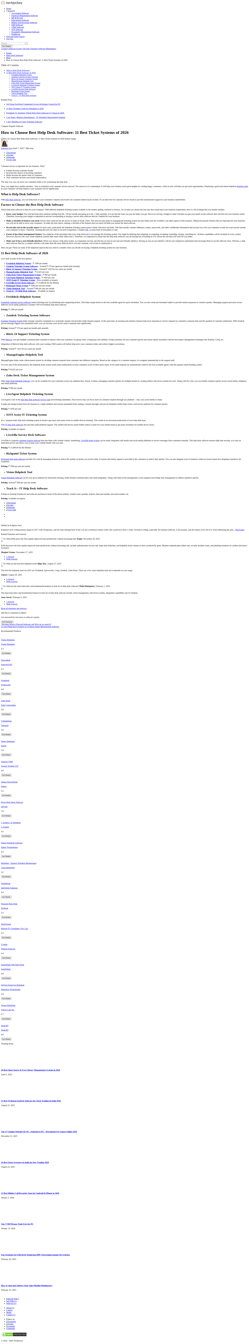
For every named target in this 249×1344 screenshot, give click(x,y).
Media (8, 1312)
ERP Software (17, 25)
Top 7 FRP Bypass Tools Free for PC (17, 1224)
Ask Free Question (30, 49)
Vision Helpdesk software (11, 478)
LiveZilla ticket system (90, 440)
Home (8, 9)
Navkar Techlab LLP (9, 766)
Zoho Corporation (8, 705)
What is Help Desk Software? (18, 70)
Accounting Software (20, 13)
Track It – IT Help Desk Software (23, 95)
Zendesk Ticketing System (12, 321)
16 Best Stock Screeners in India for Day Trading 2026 (25, 1162)
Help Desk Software (14, 55)
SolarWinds (6, 969)
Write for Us (11, 1303)
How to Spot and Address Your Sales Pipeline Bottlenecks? (26, 1285)
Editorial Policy (12, 1299)
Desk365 (4, 1026)
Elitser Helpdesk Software (11, 843)
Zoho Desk (5, 701)
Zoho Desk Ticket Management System (25, 83)
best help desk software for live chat (35, 400)
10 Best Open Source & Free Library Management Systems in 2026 (30, 1070)
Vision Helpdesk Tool (19, 93)
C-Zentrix (5, 827)
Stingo (3, 746)
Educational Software (20, 20)
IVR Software (17, 29)
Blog (8, 58)
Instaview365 (6, 664)
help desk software (13, 200)
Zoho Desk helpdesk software (17, 381)
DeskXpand (6, 924)
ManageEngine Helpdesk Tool (22, 81)
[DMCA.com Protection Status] (14, 1336)
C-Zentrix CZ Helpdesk (11, 823)
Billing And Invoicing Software (24, 22)
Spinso (4, 786)
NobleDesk (5, 883)
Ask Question (7, 622)
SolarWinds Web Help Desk (12, 965)
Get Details (6, 653)
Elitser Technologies (9, 847)
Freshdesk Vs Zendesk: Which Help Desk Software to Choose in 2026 (35, 113)
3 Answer (10, 579)
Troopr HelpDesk (8, 1005)
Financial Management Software (24, 15)
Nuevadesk (5, 660)
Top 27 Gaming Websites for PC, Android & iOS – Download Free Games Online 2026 (39, 1132)
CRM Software (17, 27)
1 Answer (10, 557)
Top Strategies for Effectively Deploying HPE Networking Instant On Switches (35, 1255)
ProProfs (4, 908)
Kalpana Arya (6, 148)
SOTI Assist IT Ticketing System (23, 87)
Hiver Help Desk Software (12, 802)
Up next (30, 627)
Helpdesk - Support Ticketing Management (18, 863)
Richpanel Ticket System (20, 91)
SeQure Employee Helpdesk (12, 985)
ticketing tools (242, 186)
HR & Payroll (17, 18)
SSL (87, 230)
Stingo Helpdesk (8, 741)
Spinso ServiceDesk (9, 782)
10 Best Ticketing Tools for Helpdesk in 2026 (25, 108)
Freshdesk (5, 680)
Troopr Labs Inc (7, 1010)
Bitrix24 (8, 340)
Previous (26, 624)
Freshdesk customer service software (16, 302)
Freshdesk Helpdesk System (21, 75)
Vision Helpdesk (8, 640)
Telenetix (5, 725)
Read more (239, 530)
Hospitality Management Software (25, 32)
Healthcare (15, 34)
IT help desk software (14, 425)
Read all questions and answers (14, 608)
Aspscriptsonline (8, 868)
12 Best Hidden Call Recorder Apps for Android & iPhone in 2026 (30, 1193)
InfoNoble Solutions (9, 888)
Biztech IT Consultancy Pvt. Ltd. (14, 928)
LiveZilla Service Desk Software (23, 89)
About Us (10, 1308)
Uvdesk (4, 944)
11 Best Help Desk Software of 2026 (21, 73)
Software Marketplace (47, 49)
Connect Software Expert (11, 49)
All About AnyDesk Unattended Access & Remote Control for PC (33, 104)
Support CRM (7, 762)
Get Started (6, 46)
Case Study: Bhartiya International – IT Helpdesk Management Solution (35, 117)
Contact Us (10, 1315)
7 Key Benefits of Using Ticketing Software (24, 122)
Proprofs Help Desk (9, 904)
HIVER (4, 807)
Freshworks (6, 685)
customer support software (30, 440)
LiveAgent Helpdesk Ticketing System (25, 85)
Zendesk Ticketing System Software (24, 77)
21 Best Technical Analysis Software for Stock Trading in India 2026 (31, 1101)
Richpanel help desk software (13, 459)
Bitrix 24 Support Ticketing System (24, 79)
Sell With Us (11, 1301)
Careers (9, 1310)
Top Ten (9, 39)
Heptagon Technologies (10, 989)
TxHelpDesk (6, 721)
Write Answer (12, 559)
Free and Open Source (15, 36)
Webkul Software (8, 949)
